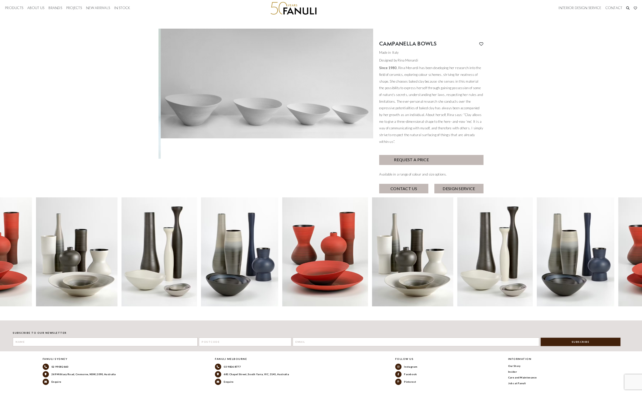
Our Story (514, 365)
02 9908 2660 (59, 366)
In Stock (122, 8)
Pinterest (410, 381)
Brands (55, 8)
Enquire (56, 381)
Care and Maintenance (522, 377)
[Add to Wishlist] (481, 44)
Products (14, 8)
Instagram (410, 366)
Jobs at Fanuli (517, 383)
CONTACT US (403, 188)
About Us (35, 8)
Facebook (410, 374)
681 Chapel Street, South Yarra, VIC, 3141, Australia (256, 374)
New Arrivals (98, 8)
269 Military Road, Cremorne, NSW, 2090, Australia (83, 374)
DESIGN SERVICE (459, 188)
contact (613, 8)
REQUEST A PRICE (411, 159)
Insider (512, 371)
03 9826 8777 (232, 366)
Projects (74, 8)
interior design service (579, 8)
